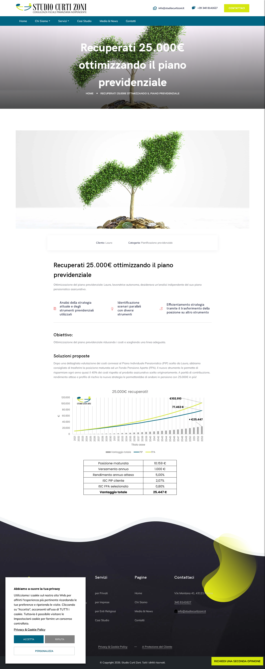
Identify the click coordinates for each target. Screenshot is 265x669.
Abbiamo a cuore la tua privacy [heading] (37, 589)
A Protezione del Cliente (157, 646)
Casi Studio (84, 21)
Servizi (62, 21)
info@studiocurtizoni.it (192, 611)
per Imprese (102, 602)
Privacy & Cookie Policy (112, 646)
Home (23, 21)
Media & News (109, 21)
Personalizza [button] (44, 651)
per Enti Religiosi (105, 611)
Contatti (131, 21)
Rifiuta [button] (59, 639)
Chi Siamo (41, 21)
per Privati (101, 593)
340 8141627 (182, 602)
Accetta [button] (28, 639)
